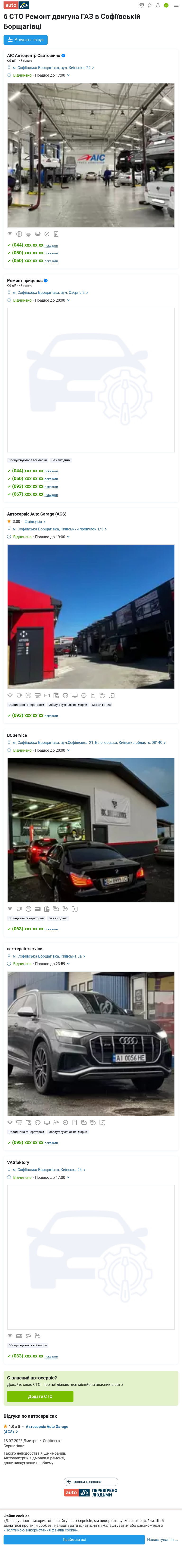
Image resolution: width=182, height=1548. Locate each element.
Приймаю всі (74, 1539)
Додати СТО (40, 1396)
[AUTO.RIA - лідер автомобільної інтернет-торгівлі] (16, 5)
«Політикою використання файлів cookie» (41, 1530)
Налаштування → (162, 1540)
